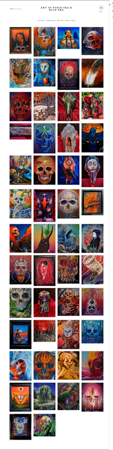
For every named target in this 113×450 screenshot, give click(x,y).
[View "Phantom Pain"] (68, 107)
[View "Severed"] (68, 206)
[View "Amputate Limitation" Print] (44, 271)
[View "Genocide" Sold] (68, 366)
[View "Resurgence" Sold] (92, 304)
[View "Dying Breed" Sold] (21, 366)
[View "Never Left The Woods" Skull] (92, 172)
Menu (110, 4)
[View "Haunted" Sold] (44, 304)
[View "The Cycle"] (44, 239)
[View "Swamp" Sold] (68, 398)
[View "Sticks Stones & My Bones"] (44, 107)
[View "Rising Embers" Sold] (68, 335)
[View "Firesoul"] (44, 75)
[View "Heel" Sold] (21, 428)
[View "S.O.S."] (92, 42)
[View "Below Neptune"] (68, 239)
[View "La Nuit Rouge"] (68, 75)
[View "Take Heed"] (92, 75)
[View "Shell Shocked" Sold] (21, 304)
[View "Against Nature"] (44, 42)
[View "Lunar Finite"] (44, 139)
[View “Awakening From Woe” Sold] (44, 428)
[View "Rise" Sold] (21, 335)
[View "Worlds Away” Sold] (92, 366)
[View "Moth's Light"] (44, 172)
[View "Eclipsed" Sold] (21, 398)
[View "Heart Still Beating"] (21, 172)
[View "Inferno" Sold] (44, 366)
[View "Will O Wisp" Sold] (92, 335)
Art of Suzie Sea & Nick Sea (56, 9)
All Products (41, 20)
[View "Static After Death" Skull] (68, 139)
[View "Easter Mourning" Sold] (92, 398)
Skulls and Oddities (70, 20)
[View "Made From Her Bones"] (92, 239)
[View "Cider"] (21, 206)
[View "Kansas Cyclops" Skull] (68, 172)
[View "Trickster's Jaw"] (92, 206)
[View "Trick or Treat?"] (21, 271)
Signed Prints (60, 20)
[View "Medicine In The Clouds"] (21, 75)
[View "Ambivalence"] (21, 42)
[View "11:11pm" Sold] (68, 304)
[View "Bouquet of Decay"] (92, 107)
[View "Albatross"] (92, 271)
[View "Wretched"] (68, 271)
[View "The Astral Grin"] (21, 239)
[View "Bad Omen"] (21, 107)
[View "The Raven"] (92, 139)
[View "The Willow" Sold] (44, 398)
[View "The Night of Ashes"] (44, 206)
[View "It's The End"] (68, 42)
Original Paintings (50, 20)
